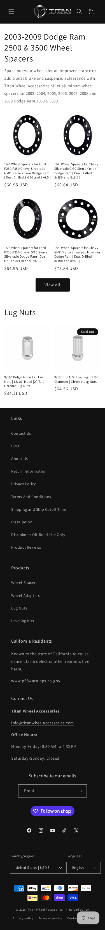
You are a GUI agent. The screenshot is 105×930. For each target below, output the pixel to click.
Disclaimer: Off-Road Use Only (38, 534)
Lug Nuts (19, 608)
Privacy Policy (23, 483)
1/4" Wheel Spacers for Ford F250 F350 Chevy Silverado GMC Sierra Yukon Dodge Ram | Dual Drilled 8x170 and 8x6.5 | (27, 170)
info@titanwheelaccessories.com (42, 722)
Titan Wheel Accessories (45, 909)
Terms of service (50, 918)
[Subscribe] (80, 791)
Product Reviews (26, 547)
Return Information (29, 471)
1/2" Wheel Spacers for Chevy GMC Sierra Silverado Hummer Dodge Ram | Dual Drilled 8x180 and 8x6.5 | (77, 254)
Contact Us (21, 433)
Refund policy (79, 909)
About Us (19, 458)
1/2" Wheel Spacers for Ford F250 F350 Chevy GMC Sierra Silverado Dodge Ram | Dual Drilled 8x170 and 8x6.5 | (26, 254)
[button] (11, 11)
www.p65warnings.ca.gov (35, 680)
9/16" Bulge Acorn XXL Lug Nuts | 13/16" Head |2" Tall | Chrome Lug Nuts (24, 381)
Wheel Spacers (24, 582)
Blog (15, 445)
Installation (21, 521)
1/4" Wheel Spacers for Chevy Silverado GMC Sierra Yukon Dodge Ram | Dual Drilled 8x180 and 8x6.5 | (76, 170)
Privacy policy (23, 918)
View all (52, 284)
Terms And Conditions (31, 496)
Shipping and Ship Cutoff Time (38, 509)
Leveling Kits (22, 620)
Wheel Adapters (25, 595)
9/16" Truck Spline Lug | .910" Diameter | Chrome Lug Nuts (76, 379)
